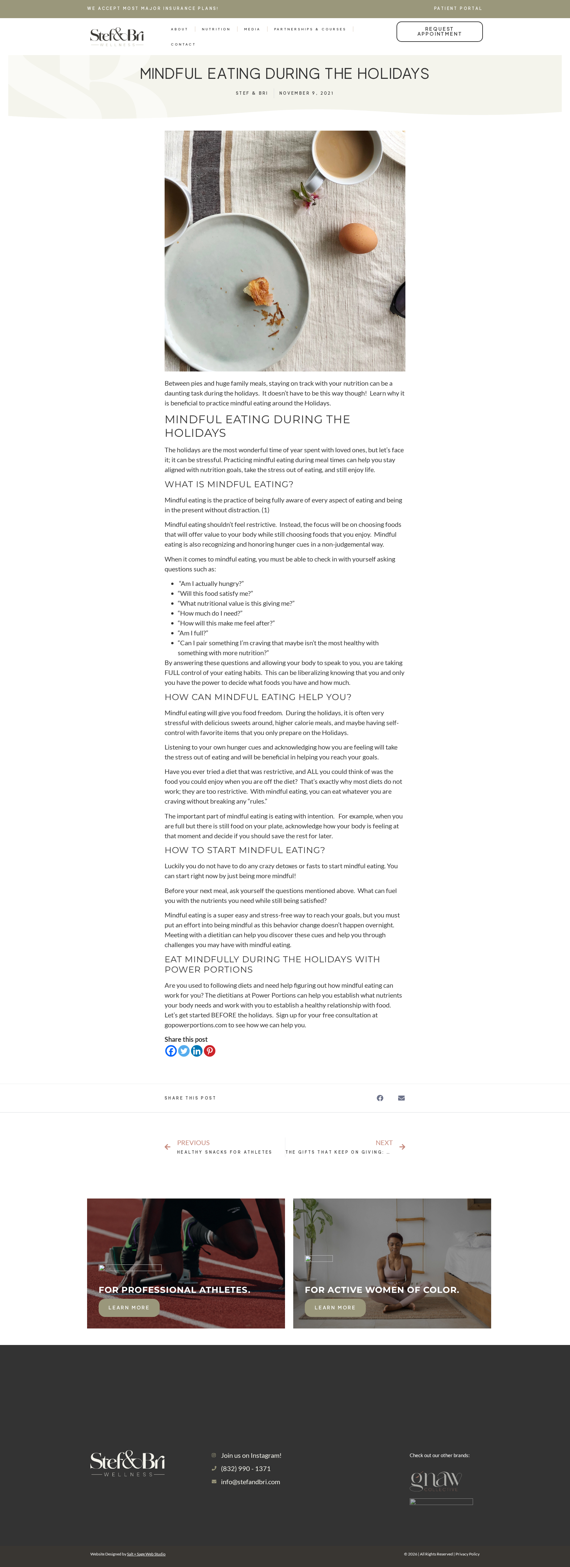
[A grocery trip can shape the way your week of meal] (332, 1377)
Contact (183, 44)
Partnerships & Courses (310, 29)
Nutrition (216, 29)
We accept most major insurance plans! (154, 8)
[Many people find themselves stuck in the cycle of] (426, 1377)
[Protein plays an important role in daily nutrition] (143, 1377)
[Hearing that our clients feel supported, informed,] (237, 1377)
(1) (265, 510)
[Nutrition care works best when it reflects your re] (48, 1377)
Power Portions (209, 969)
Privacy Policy (468, 1553)
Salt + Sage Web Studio (146, 1553)
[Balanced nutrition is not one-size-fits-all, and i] (521, 1377)
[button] (379, 1098)
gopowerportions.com (196, 1025)
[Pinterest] (209, 1051)
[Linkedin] (197, 1051)
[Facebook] (171, 1051)
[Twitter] (184, 1051)
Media (252, 29)
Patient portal (458, 8)
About (179, 29)
